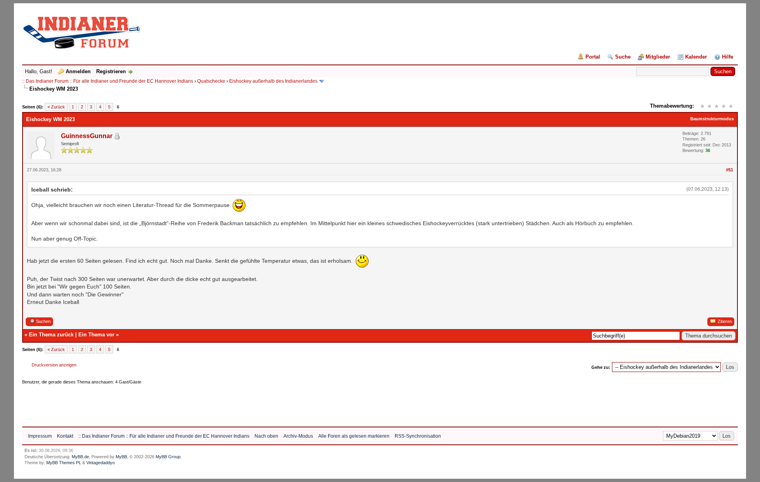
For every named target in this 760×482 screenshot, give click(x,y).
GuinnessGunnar (86, 136)
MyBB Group (168, 456)
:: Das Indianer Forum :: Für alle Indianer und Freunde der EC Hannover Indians (107, 81)
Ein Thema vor (96, 335)
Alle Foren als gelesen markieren (354, 436)
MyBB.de (80, 456)
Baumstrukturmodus (712, 118)
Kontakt (65, 436)
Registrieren (111, 71)
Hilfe (727, 57)
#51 (729, 169)
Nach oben (266, 436)
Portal (592, 57)
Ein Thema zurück (51, 335)
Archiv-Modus (298, 436)
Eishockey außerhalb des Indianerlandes (273, 81)
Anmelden (78, 71)
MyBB (121, 456)
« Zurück (56, 106)
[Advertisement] (166, 403)
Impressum (40, 436)
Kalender (696, 57)
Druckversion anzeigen (54, 364)
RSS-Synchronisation (418, 436)
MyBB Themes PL (63, 462)
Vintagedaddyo (100, 462)
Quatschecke (211, 81)
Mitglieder (658, 57)
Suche (623, 57)
